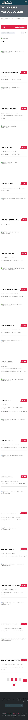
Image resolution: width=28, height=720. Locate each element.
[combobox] (8, 33)
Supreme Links (19, 699)
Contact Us (3, 699)
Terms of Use (23, 700)
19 (13, 684)
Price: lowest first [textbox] (6, 32)
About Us (8, 699)
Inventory (13, 699)
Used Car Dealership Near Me (12, 713)
